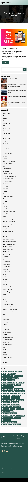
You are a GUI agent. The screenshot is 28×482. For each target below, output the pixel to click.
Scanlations (6, 327)
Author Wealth (7, 131)
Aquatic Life (6, 123)
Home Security (7, 224)
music (5, 409)
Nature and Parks (8, 287)
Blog (4, 141)
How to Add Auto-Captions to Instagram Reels (12, 52)
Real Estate (6, 319)
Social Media (7, 332)
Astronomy (6, 128)
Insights (5, 236)
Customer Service (9, 387)
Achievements (8, 371)
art (4, 374)
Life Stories (6, 267)
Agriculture (6, 113)
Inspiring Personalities (9, 244)
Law (4, 259)
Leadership (6, 262)
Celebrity (6, 148)
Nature (5, 284)
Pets (4, 314)
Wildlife (5, 362)
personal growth (8, 415)
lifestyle (6, 404)
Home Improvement (9, 221)
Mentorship (7, 407)
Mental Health (16, 404)
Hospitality (6, 226)
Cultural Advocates (9, 161)
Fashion (5, 186)
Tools (4, 350)
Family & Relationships (10, 176)
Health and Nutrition (9, 211)
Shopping (6, 329)
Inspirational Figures (9, 239)
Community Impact (9, 380)
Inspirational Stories (9, 400)
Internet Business (8, 249)
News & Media (7, 297)
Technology (6, 342)
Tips (4, 347)
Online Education (8, 304)
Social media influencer (10, 422)
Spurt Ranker (6, 3)
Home (15, 436)
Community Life (7, 153)
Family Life (6, 184)
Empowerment (8, 391)
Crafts (5, 156)
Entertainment (7, 174)
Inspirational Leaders (9, 241)
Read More (5, 62)
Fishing (5, 191)
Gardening (6, 204)
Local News (6, 272)
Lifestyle (5, 269)
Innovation (7, 398)
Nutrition (5, 302)
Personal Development (10, 309)
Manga (5, 274)
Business (5, 143)
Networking (6, 292)
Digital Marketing (8, 168)
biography (12, 374)
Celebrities (6, 146)
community (19, 376)
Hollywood (6, 396)
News (4, 294)
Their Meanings (7, 345)
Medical (5, 277)
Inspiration (16, 398)
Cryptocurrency (8, 385)
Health (5, 206)
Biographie (6, 138)
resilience (17, 418)
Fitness (5, 194)
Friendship (21, 393)
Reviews (5, 322)
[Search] (25, 69)
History (5, 216)
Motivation (6, 279)
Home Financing (8, 219)
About (19, 436)
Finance (5, 189)
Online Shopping (8, 411)
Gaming (5, 201)
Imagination (6, 229)
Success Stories (7, 340)
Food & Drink (6, 199)
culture (19, 385)
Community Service (9, 382)
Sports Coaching (8, 337)
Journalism (6, 254)
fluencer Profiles (8, 196)
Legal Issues (6, 264)
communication (8, 376)
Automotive (6, 133)
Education (6, 171)
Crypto (5, 158)
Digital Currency (8, 389)
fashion (13, 393)
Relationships (7, 418)
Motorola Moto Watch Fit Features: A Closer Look (17, 78)
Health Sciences (8, 214)
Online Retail (7, 307)
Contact (18, 438)
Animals (5, 116)
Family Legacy (7, 181)
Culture (5, 166)
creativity (21, 382)
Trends (5, 355)
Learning (15, 402)
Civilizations (6, 151)
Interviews (6, 251)
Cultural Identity (8, 163)
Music (4, 282)
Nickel (5, 299)
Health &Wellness (8, 209)
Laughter (5, 257)
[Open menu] (26, 3)
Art (4, 126)
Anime (5, 118)
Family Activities (8, 179)
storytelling (7, 424)
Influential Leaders (8, 231)
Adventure (18, 371)
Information (6, 234)
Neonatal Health (8, 289)
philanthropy (20, 415)
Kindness (20, 400)
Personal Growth (8, 312)
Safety (5, 324)
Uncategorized (7, 357)
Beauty (5, 136)
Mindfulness (17, 407)
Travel (5, 352)
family (5, 393)
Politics (5, 317)
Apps (4, 121)
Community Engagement (11, 378)
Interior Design (7, 246)
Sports (5, 334)
